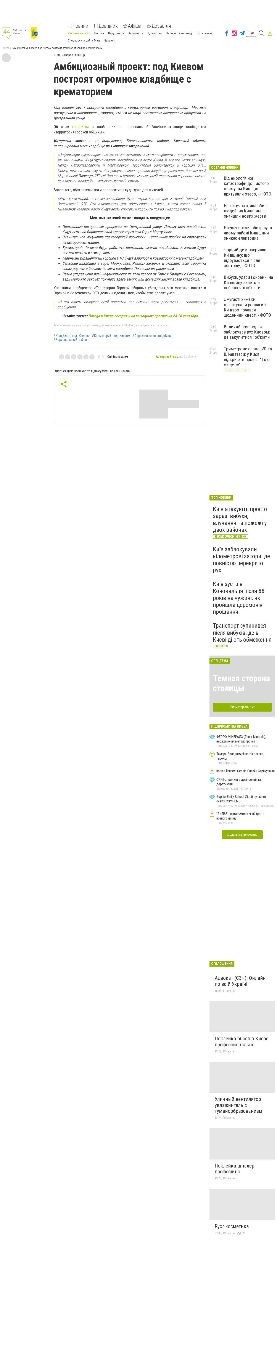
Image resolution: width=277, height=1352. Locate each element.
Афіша (134, 26)
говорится (80, 126)
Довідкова (155, 33)
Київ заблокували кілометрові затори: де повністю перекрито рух (241, 560)
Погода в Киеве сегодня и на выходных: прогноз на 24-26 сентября (143, 316)
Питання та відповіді (179, 33)
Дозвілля (161, 26)
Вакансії (110, 40)
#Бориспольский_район (70, 340)
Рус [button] (251, 33)
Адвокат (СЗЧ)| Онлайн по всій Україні (240, 981)
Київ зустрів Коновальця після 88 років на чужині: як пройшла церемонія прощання (238, 597)
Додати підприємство (242, 834)
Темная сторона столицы (241, 683)
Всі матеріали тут (242, 707)
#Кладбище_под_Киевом (71, 336)
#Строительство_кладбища (152, 336)
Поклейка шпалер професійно (234, 1169)
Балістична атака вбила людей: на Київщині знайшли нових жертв (246, 211)
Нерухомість (116, 33)
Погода (99, 33)
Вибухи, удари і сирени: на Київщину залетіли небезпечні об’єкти (248, 282)
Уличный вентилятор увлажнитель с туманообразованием (238, 1105)
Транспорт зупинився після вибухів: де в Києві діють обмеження (242, 632)
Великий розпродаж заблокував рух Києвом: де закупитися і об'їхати (247, 332)
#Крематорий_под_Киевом (111, 336)
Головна (6, 48)
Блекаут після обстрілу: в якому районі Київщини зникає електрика (248, 233)
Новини (80, 26)
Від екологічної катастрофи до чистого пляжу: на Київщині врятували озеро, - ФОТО (247, 186)
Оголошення (205, 33)
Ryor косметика (232, 1226)
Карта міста (136, 33)
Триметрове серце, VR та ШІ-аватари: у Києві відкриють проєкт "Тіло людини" (248, 356)
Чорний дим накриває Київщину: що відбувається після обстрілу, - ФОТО (245, 257)
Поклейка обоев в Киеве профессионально (241, 1042)
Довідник (108, 26)
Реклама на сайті (79, 33)
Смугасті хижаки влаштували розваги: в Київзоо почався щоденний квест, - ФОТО (247, 307)
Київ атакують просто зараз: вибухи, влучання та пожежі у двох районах (240, 519)
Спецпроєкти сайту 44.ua (84, 40)
